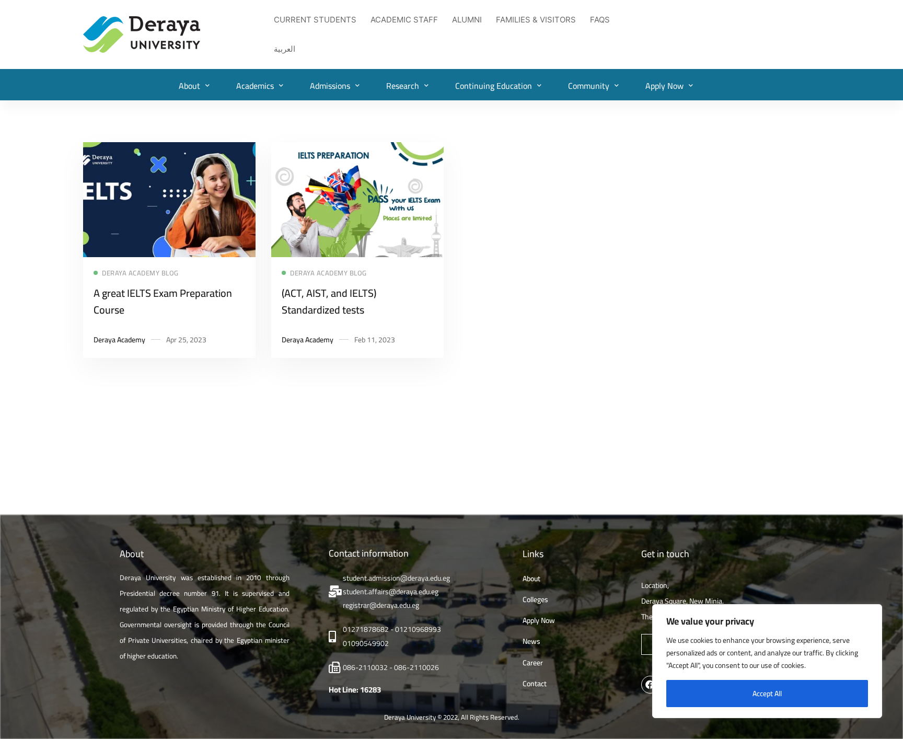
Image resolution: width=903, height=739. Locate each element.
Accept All (767, 693)
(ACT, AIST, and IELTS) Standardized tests (329, 301)
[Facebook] (650, 685)
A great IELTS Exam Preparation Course (163, 301)
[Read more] (169, 149)
